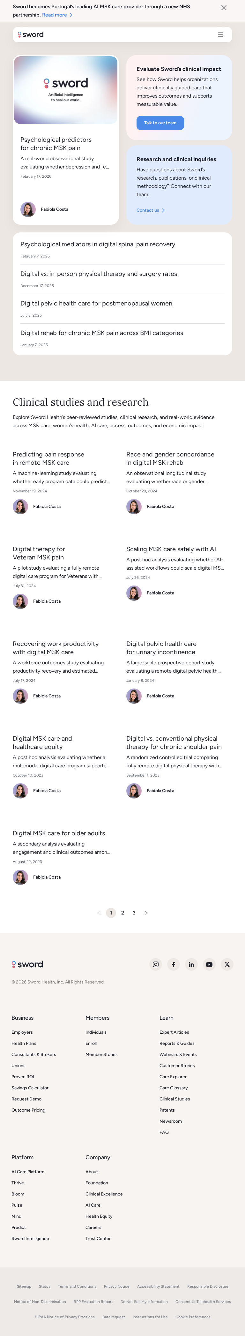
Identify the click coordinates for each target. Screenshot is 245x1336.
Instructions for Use (150, 1317)
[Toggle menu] (220, 34)
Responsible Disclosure (207, 1286)
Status (44, 1286)
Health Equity (99, 1216)
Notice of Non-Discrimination (40, 1301)
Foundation (96, 1183)
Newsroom (171, 1121)
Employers (22, 1032)
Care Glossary (174, 1088)
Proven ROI (22, 1076)
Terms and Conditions (77, 1286)
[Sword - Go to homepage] (27, 964)
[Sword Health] (30, 34)
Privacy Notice (117, 1286)
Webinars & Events (178, 1054)
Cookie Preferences (193, 1317)
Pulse (16, 1205)
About (91, 1172)
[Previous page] (99, 913)
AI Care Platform (27, 1172)
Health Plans (23, 1043)
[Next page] (145, 913)
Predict (18, 1227)
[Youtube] (209, 964)
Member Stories (101, 1054)
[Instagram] (155, 964)
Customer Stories (177, 1065)
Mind (16, 1216)
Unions (18, 1065)
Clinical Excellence (104, 1194)
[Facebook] (173, 964)
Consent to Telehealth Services (203, 1301)
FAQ (164, 1132)
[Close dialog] (224, 8)
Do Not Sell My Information (144, 1301)
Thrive (17, 1183)
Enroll (91, 1043)
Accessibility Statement (158, 1286)
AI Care (92, 1205)
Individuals (96, 1032)
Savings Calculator (29, 1088)
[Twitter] (227, 964)
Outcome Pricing (28, 1110)
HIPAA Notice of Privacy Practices (65, 1317)
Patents (167, 1110)
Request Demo (26, 1099)
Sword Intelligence (30, 1238)
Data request (113, 1317)
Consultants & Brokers (33, 1054)
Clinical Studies (175, 1099)
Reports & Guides (177, 1043)
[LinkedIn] (191, 964)
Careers (93, 1227)
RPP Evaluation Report (93, 1301)
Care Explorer (173, 1076)
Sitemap (24, 1286)
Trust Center (98, 1238)
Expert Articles (174, 1032)
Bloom (17, 1194)
